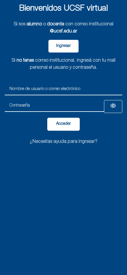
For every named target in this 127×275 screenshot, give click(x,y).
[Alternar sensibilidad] (113, 106)
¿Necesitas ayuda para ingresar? (63, 142)
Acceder (63, 124)
